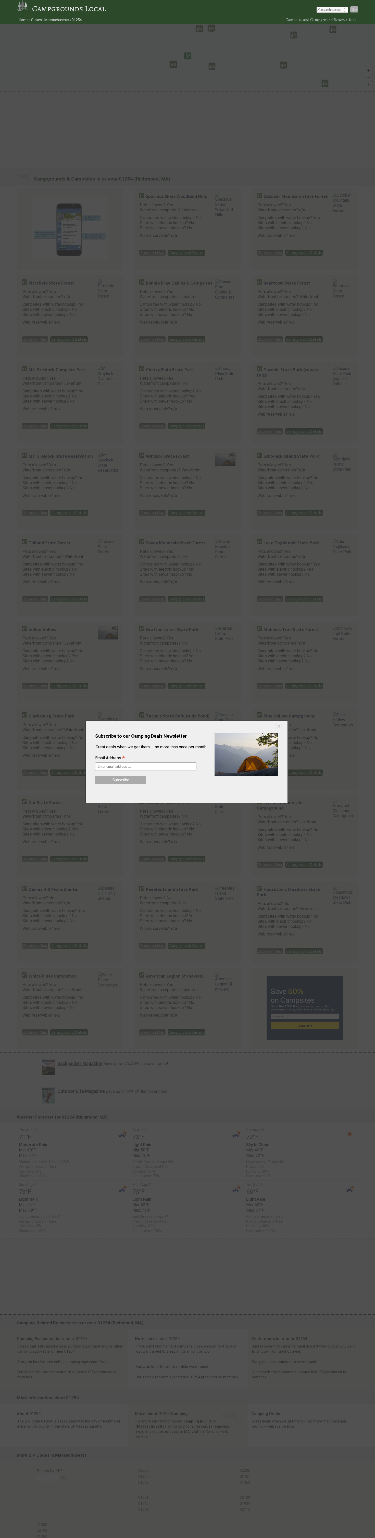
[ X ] (279, 726)
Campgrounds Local (69, 8)
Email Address (110, 758)
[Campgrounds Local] (24, 8)
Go (354, 9)
